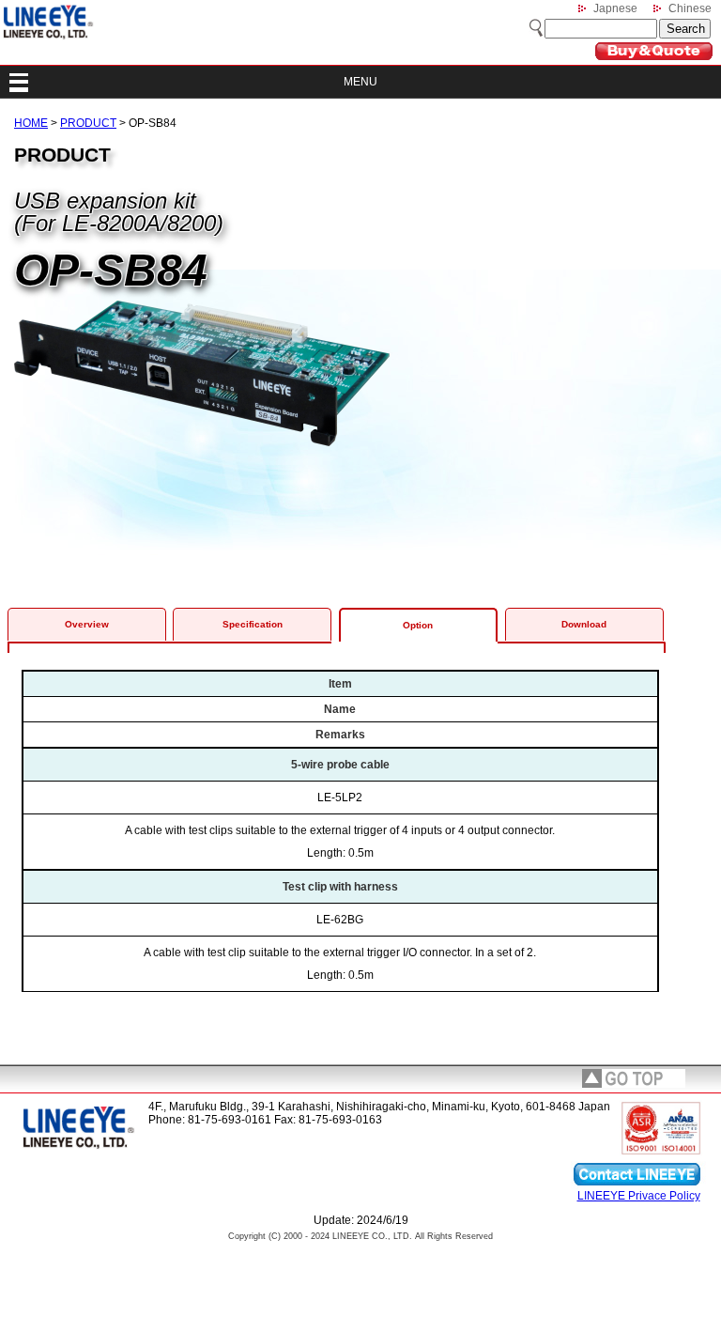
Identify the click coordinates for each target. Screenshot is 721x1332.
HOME (31, 123)
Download (583, 624)
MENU (360, 81)
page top (633, 1078)
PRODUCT (88, 123)
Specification (252, 624)
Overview (87, 624)
